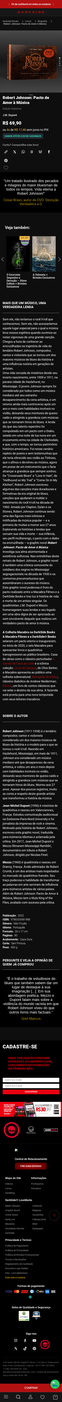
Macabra (10, 1224)
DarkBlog (10, 1193)
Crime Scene (11, 1214)
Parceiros (36, 1188)
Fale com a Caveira (15, 1277)
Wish (34, 1224)
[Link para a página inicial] (12, 21)
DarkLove (10, 1219)
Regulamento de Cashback (19, 1264)
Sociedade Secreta (14, 1228)
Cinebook (37, 1206)
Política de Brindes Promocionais (22, 1255)
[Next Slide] (56, 4)
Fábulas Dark (39, 1219)
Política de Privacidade (16, 1250)
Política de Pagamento (16, 1245)
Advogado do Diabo (44, 677)
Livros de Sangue (25, 668)
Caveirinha (37, 1214)
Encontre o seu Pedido (16, 1268)
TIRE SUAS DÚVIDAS (30, 1166)
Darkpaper (37, 1228)
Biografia (42, 21)
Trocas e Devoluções (15, 1259)
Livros (28, 21)
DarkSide (9, 1233)
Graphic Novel (12, 1210)
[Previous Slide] (6, 4)
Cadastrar (31, 1092)
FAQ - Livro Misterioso (16, 1273)
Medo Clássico (12, 1206)
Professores (37, 1183)
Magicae (36, 1210)
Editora (9, 1183)
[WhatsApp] (55, 1384)
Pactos (7, 686)
